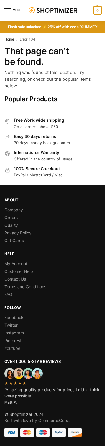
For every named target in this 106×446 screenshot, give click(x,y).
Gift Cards (14, 240)
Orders (11, 217)
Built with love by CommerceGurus (37, 420)
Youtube (12, 348)
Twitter (11, 325)
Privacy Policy (18, 232)
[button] (97, 10)
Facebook (14, 317)
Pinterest (12, 340)
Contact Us (15, 278)
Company (13, 209)
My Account (15, 263)
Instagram (14, 332)
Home (9, 39)
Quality (11, 225)
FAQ (8, 294)
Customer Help (18, 271)
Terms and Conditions (25, 286)
